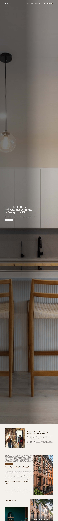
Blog (39, 3)
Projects (36, 3)
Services (32, 3)
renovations (30, 477)
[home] (6, 3)
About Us (28, 3)
